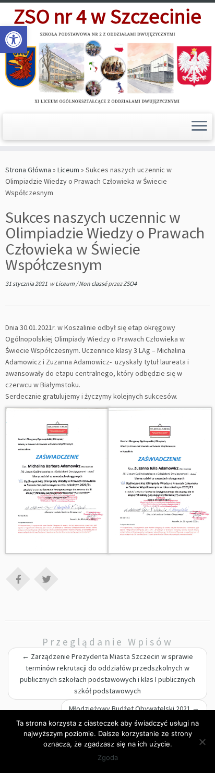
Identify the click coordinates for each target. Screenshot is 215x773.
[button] (13, 39)
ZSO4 (130, 283)
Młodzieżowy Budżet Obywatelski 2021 (134, 708)
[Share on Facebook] (18, 578)
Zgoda (108, 757)
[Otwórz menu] (199, 127)
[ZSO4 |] (107, 67)
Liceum (68, 169)
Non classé (93, 283)
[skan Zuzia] (160, 480)
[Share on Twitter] (46, 578)
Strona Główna (28, 169)
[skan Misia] (57, 480)
